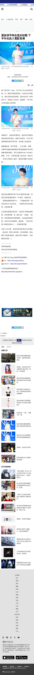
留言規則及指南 (2, 335)
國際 (17, 586)
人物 (17, 603)
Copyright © (6, 668)
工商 (17, 631)
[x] (14, 637)
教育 (17, 623)
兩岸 (31, 19)
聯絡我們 (12, 666)
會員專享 (10, 19)
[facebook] (7, 637)
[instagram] (3, 637)
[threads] (11, 637)
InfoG (17, 592)
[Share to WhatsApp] (20, 81)
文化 (17, 611)
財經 (17, 589)
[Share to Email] (23, 81)
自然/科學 (17, 614)
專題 (17, 597)
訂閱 (30, 340)
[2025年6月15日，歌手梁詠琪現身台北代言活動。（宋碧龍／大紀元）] (17, 53)
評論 (17, 600)
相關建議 (5, 666)
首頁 (2, 19)
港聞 (26, 19)
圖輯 (17, 628)
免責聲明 (19, 666)
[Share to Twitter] (15, 81)
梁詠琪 (9, 347)
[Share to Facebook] (13, 81)
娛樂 (17, 625)
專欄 (17, 594)
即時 (16, 19)
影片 (17, 578)
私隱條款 (26, 666)
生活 (17, 606)
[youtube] (18, 637)
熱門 (21, 19)
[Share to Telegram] (18, 81)
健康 (17, 608)
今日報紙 (17, 575)
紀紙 (17, 617)
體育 (17, 620)
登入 (19, 340)
